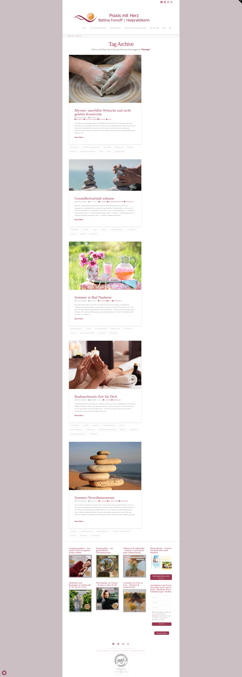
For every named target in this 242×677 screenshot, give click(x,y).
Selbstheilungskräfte (77, 434)
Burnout (104, 229)
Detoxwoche (74, 147)
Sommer (82, 234)
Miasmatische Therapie (87, 151)
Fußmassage (131, 229)
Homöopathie (119, 147)
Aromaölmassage (76, 328)
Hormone (130, 147)
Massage (73, 151)
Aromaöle (95, 425)
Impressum (107, 650)
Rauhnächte (133, 429)
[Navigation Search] (170, 29)
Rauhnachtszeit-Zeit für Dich (96, 396)
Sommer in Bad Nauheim (93, 297)
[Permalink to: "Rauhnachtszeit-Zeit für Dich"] (105, 365)
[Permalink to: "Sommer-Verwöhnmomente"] (105, 466)
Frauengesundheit (91, 119)
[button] (240, 2)
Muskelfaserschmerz (87, 333)
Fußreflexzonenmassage (91, 147)
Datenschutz (156, 616)
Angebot (86, 229)
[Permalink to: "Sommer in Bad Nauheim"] (105, 266)
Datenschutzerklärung (120, 650)
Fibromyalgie (115, 328)
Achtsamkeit (74, 229)
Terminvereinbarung (137, 650)
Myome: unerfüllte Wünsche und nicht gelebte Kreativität (103, 112)
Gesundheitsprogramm (116, 201)
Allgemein (103, 201)
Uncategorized (113, 501)
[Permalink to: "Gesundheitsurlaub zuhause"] (105, 175)
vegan (109, 119)
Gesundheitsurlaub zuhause (94, 198)
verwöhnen (102, 333)
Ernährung (79, 119)
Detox (110, 301)
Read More (79, 137)
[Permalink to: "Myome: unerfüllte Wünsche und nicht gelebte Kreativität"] (105, 79)
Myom (101, 151)
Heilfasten (102, 119)
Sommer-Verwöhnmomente (94, 498)
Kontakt (100, 650)
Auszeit (94, 229)
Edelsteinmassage (117, 229)
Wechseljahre (119, 151)
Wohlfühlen (129, 201)
